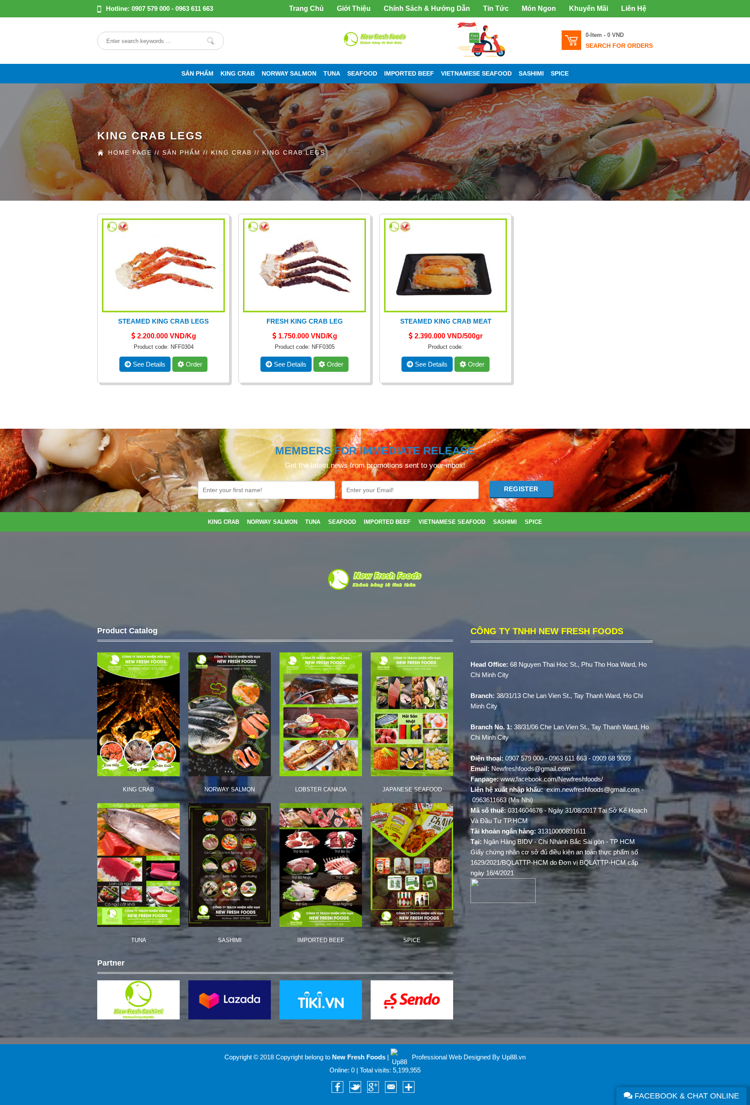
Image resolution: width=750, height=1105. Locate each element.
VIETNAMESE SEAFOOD (476, 73)
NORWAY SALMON (289, 73)
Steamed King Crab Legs (163, 321)
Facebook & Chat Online (685, 1096)
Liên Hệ (633, 8)
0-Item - (605, 35)
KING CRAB (237, 73)
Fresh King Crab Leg (304, 321)
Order (193, 364)
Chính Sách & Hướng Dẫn (427, 8)
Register (521, 489)
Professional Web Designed (451, 1057)
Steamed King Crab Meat (445, 321)
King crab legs (293, 152)
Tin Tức (496, 8)
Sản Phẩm (181, 152)
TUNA (331, 73)
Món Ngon (539, 8)
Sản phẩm (197, 73)
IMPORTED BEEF (409, 73)
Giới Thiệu (354, 8)
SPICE (560, 73)
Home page (130, 152)
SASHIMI (531, 73)
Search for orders (619, 45)
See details (148, 364)
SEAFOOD (362, 73)
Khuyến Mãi (588, 8)
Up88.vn (514, 1057)
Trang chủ (306, 8)
